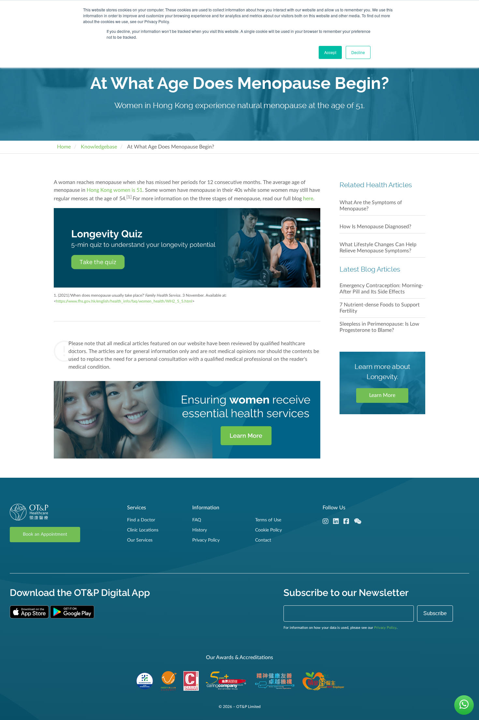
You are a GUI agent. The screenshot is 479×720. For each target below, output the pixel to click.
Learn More (382, 395)
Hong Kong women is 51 (114, 190)
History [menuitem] (199, 530)
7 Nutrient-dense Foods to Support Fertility (380, 308)
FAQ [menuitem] (196, 520)
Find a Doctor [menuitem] (141, 520)
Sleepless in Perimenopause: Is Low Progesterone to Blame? (379, 327)
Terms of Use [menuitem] (268, 520)
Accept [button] (330, 52)
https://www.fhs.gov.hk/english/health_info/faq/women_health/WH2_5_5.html (124, 301)
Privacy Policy (385, 627)
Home (64, 146)
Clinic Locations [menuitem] (142, 530)
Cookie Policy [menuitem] (268, 530)
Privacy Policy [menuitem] (206, 540)
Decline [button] (358, 52)
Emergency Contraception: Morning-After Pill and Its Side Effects (381, 288)
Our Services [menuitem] (139, 540)
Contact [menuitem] (263, 540)
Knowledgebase (99, 146)
